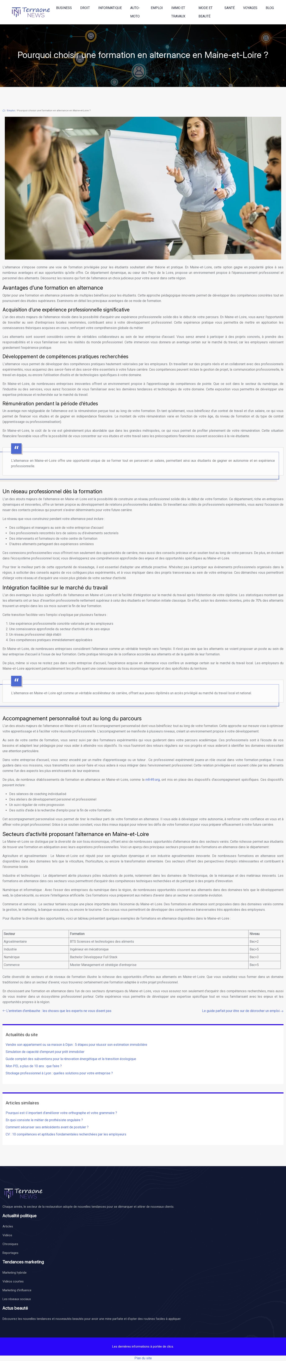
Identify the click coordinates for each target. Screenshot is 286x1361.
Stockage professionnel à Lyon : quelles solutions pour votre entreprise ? (59, 1073)
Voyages (250, 8)
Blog (270, 8)
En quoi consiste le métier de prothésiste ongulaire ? (44, 1120)
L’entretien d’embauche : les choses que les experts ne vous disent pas (58, 1011)
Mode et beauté (205, 12)
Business (64, 8)
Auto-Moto (135, 12)
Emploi (157, 8)
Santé (229, 8)
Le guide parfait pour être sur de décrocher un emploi (241, 1011)
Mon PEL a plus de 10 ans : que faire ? (34, 1066)
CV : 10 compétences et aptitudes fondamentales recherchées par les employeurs (66, 1134)
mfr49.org (153, 780)
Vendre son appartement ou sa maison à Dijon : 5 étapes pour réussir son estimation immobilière (76, 1045)
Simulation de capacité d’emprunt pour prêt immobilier (45, 1052)
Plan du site (143, 1358)
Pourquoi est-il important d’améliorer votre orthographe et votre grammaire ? (61, 1113)
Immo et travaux (178, 12)
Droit (85, 8)
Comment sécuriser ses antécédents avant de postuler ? (51, 1127)
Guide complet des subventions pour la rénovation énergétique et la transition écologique (71, 1059)
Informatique (110, 8)
